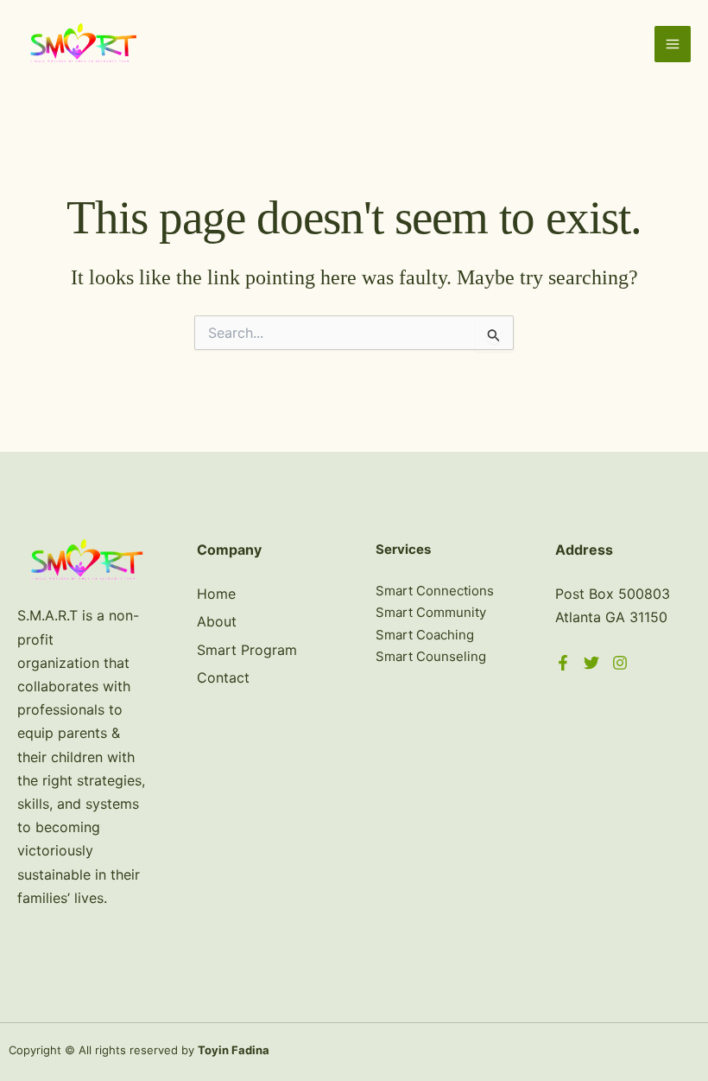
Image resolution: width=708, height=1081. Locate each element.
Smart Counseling (431, 656)
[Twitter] (591, 663)
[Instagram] (620, 663)
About (217, 621)
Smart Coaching (425, 634)
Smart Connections (435, 590)
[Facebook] (563, 663)
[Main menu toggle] (672, 44)
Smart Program (247, 649)
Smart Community (431, 612)
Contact (223, 677)
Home (216, 593)
